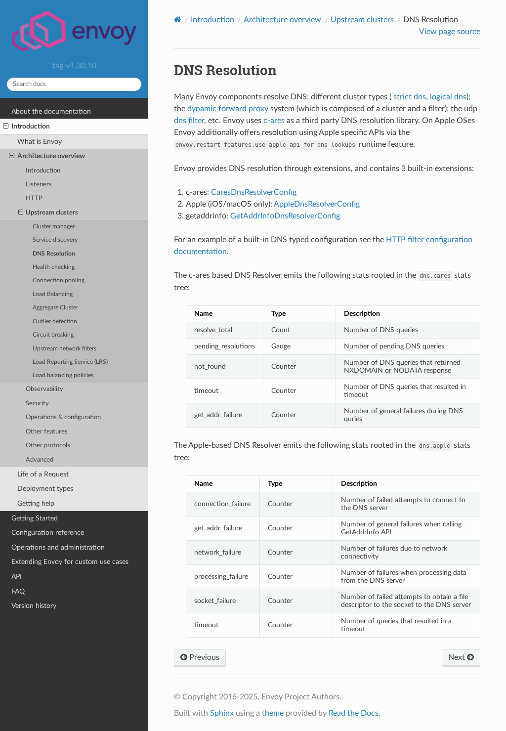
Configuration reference (47, 532)
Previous (203, 657)
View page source (449, 32)
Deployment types (45, 488)
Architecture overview (51, 156)
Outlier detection (55, 321)
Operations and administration (58, 547)
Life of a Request (43, 474)
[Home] (177, 19)
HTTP (34, 198)
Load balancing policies (63, 375)
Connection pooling (58, 280)
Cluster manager (54, 226)
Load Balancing (53, 294)
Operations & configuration (63, 417)
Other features (47, 432)
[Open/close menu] (5, 126)
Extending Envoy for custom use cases (69, 561)
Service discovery (55, 240)
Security (37, 403)
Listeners (39, 184)
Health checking (54, 267)
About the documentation (51, 111)
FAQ (18, 591)
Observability (44, 389)
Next (457, 657)
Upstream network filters (64, 348)
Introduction (30, 126)
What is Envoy (39, 141)
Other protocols (48, 445)
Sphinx (222, 713)
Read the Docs (354, 713)
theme (273, 713)
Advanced (39, 460)
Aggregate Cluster (55, 307)
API (16, 576)
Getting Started (34, 518)
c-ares (274, 121)
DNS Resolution (54, 254)
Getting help (35, 503)
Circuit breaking (53, 335)
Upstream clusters (52, 213)
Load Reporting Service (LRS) (70, 362)
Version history (33, 605)
